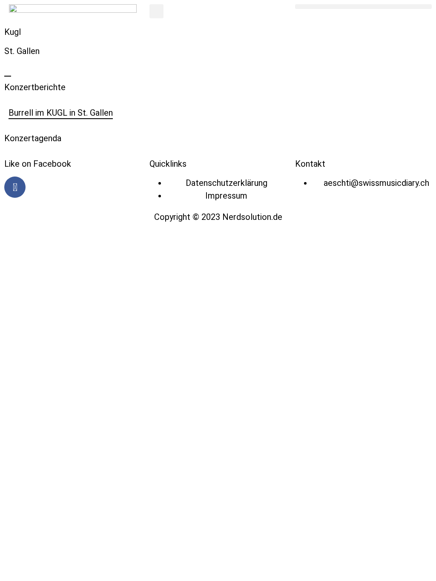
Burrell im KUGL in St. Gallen (61, 113)
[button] (156, 11)
